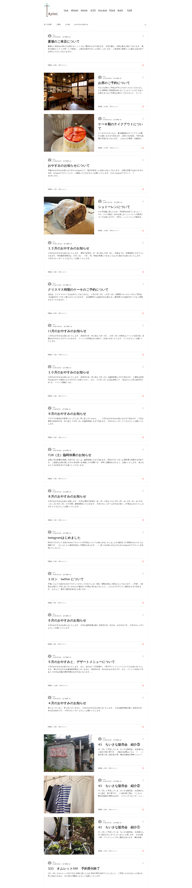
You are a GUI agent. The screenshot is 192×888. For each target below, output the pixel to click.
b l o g (112, 10)
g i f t (93, 10)
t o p (66, 10)
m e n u (84, 10)
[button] (145, 25)
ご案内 (58, 24)
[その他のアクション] (143, 36)
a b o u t (74, 10)
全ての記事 (48, 24)
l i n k (129, 10)
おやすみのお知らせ (81, 24)
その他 (67, 24)
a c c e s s (102, 10)
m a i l (120, 10)
